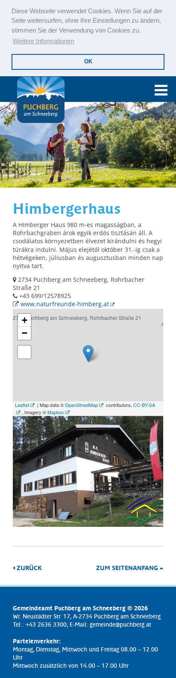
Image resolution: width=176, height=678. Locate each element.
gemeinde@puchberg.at (120, 624)
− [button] (24, 333)
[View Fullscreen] (24, 352)
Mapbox (55, 412)
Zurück (28, 567)
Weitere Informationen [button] (43, 41)
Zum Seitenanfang (128, 567)
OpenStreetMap (81, 404)
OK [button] (88, 61)
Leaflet (22, 404)
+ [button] (24, 320)
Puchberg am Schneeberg (40, 100)
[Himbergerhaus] (88, 524)
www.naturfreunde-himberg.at (65, 304)
